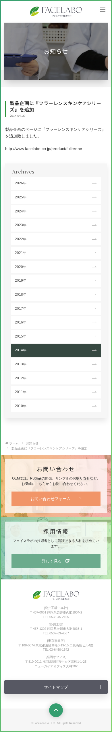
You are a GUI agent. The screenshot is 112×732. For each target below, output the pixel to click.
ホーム (14, 443)
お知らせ (32, 443)
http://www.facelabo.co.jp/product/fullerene (43, 148)
